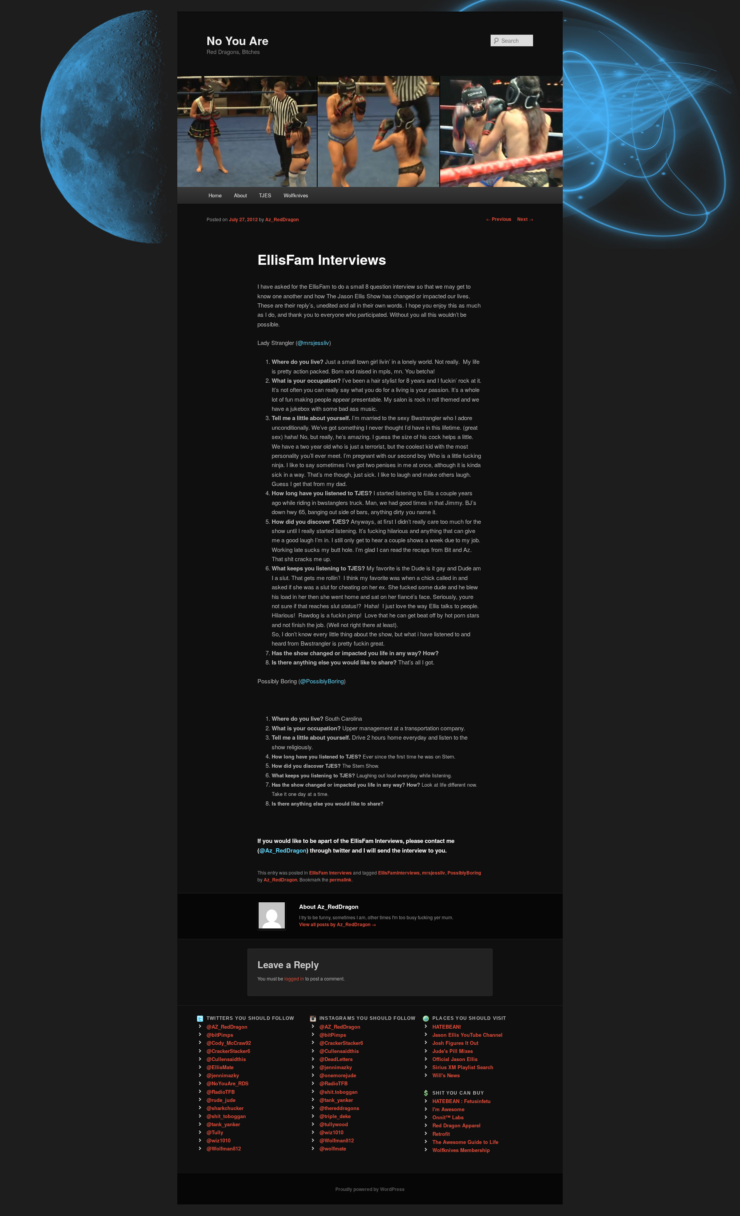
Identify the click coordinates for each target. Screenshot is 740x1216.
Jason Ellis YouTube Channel (467, 1034)
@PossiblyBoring (322, 681)
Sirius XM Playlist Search (462, 1067)
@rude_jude (221, 1099)
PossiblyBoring (464, 872)
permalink (341, 879)
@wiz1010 (218, 1140)
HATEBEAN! (446, 1026)
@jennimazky (223, 1075)
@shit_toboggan (226, 1116)
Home (215, 195)
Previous (498, 218)
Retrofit (441, 1133)
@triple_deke (335, 1116)
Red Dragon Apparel (456, 1125)
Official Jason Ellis (455, 1059)
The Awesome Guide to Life (465, 1141)
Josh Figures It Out (455, 1042)
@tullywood (334, 1124)
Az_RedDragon (282, 219)
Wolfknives (296, 195)
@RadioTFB (221, 1091)
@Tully (215, 1132)
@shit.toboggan (339, 1091)
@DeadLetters (336, 1059)
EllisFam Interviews (330, 872)
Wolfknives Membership (461, 1150)
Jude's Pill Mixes (452, 1051)
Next (525, 218)
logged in (294, 978)
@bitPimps (220, 1034)
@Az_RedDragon (282, 850)
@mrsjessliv (313, 342)
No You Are (238, 40)
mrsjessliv (433, 872)
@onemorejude (338, 1075)
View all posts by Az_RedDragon (337, 924)
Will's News (446, 1075)
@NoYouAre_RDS (228, 1083)
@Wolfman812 (224, 1148)
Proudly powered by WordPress (370, 1189)
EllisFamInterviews (399, 872)
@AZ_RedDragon (227, 1026)
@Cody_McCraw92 (229, 1042)
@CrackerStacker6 (228, 1051)
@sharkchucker (225, 1108)
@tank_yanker (223, 1124)
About (240, 195)
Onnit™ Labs (448, 1117)
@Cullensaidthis (226, 1059)
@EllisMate (220, 1067)
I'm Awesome (448, 1109)
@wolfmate (333, 1148)
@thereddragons (339, 1108)
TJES (265, 195)
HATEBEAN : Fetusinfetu (461, 1101)
